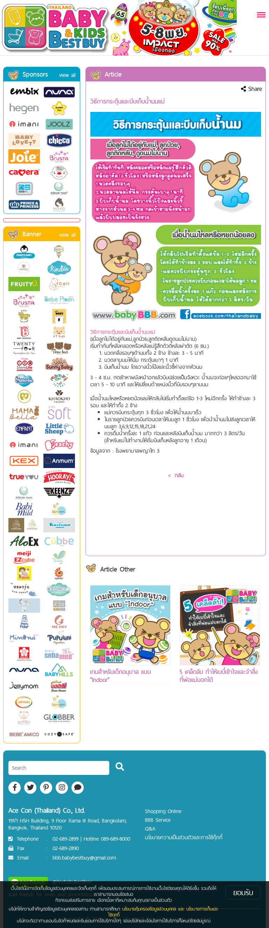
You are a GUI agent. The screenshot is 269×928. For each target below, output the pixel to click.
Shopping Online (163, 811)
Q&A (150, 828)
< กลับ (176, 475)
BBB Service (158, 819)
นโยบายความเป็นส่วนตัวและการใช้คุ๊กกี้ (183, 837)
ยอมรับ (243, 892)
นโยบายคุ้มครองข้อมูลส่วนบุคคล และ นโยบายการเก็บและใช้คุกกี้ (163, 912)
